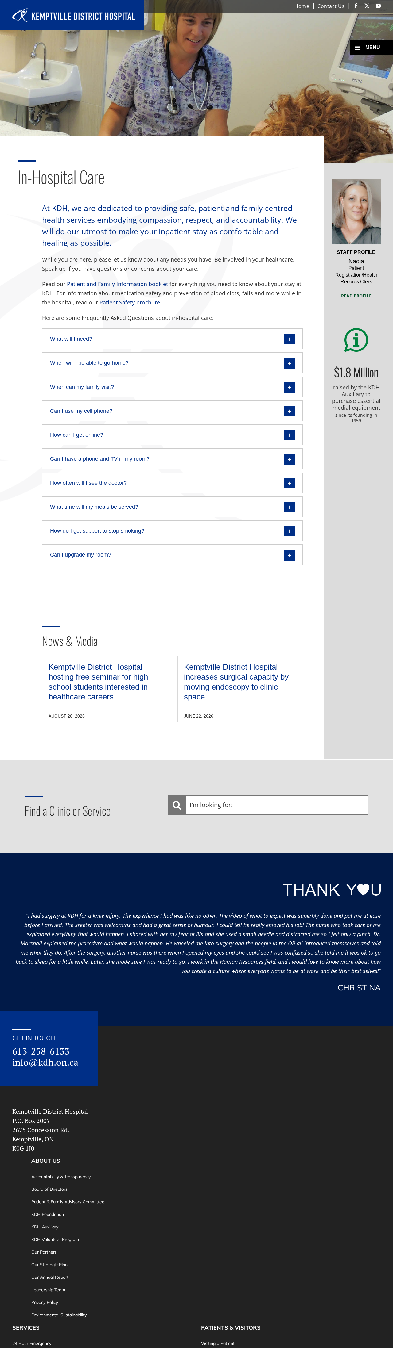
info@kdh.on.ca (45, 1062)
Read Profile (356, 296)
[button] (172, 339)
